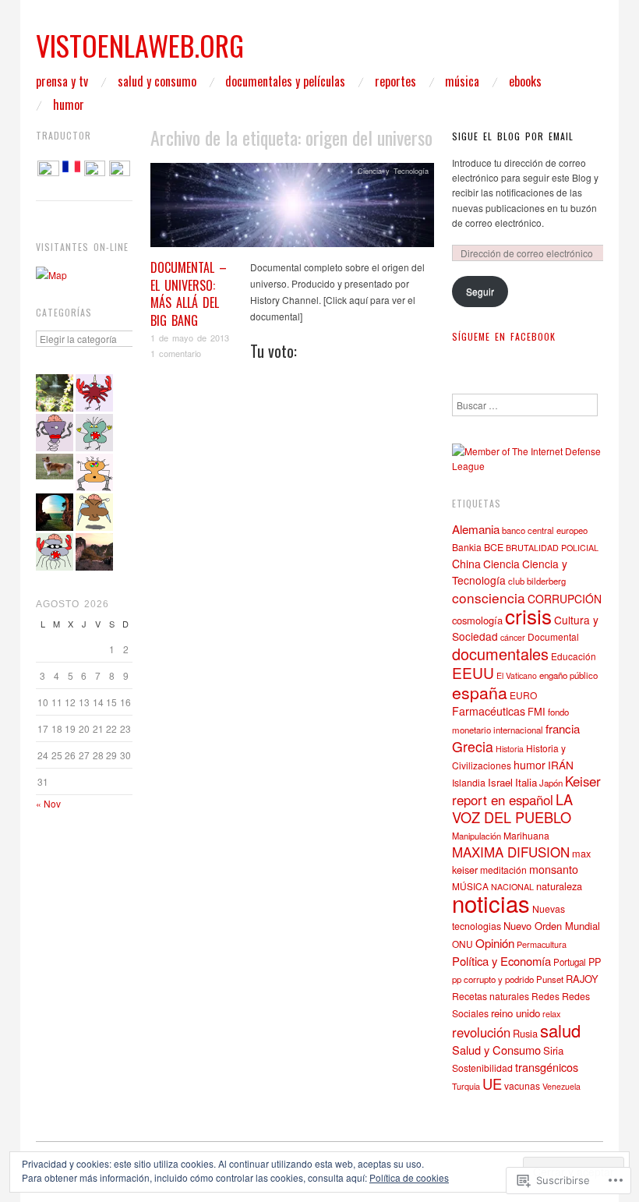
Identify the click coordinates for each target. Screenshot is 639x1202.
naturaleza (559, 886)
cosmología (477, 620)
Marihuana (526, 835)
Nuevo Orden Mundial (551, 925)
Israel (500, 782)
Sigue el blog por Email (513, 136)
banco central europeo (545, 530)
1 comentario (175, 353)
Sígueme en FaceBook (504, 336)
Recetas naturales (490, 995)
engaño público (568, 675)
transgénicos (546, 1067)
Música (462, 81)
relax (551, 1013)
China (466, 563)
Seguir (480, 291)
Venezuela (561, 1086)
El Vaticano (516, 675)
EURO (523, 695)
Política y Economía (501, 961)
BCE (493, 547)
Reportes (395, 81)
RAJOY (582, 978)
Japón (551, 782)
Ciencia (501, 563)
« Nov (48, 803)
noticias (491, 902)
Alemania (476, 528)
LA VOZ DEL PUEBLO (512, 808)
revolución (481, 1032)
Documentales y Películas (285, 81)
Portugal (569, 962)
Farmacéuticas (488, 711)
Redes (545, 995)
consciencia (488, 597)
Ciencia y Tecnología (393, 170)
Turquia (466, 1086)
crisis (528, 615)
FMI (536, 711)
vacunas (522, 1085)
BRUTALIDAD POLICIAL (552, 547)
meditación (503, 869)
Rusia (525, 1033)
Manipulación (476, 835)
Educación (573, 656)
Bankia (467, 546)
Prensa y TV (62, 81)
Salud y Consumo (157, 81)
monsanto (553, 869)
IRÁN (561, 764)
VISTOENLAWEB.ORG (140, 44)
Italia (526, 782)
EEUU (473, 672)
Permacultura (542, 944)
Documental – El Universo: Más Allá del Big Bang (188, 293)
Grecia (472, 746)
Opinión (494, 942)
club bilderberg (537, 580)
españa (479, 692)
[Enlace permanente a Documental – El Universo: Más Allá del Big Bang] (292, 209)
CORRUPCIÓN (565, 598)
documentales (500, 653)
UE (492, 1083)
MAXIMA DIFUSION (511, 852)
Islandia (468, 783)
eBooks (525, 81)
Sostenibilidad (482, 1067)
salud (560, 1030)
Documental (553, 636)
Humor (68, 104)
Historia (510, 749)
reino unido (515, 1013)
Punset (549, 979)
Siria (553, 1050)
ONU (462, 943)
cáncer (512, 637)
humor (529, 764)
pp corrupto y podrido (493, 979)
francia (562, 728)
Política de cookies (409, 1177)
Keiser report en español (526, 790)
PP (594, 961)
